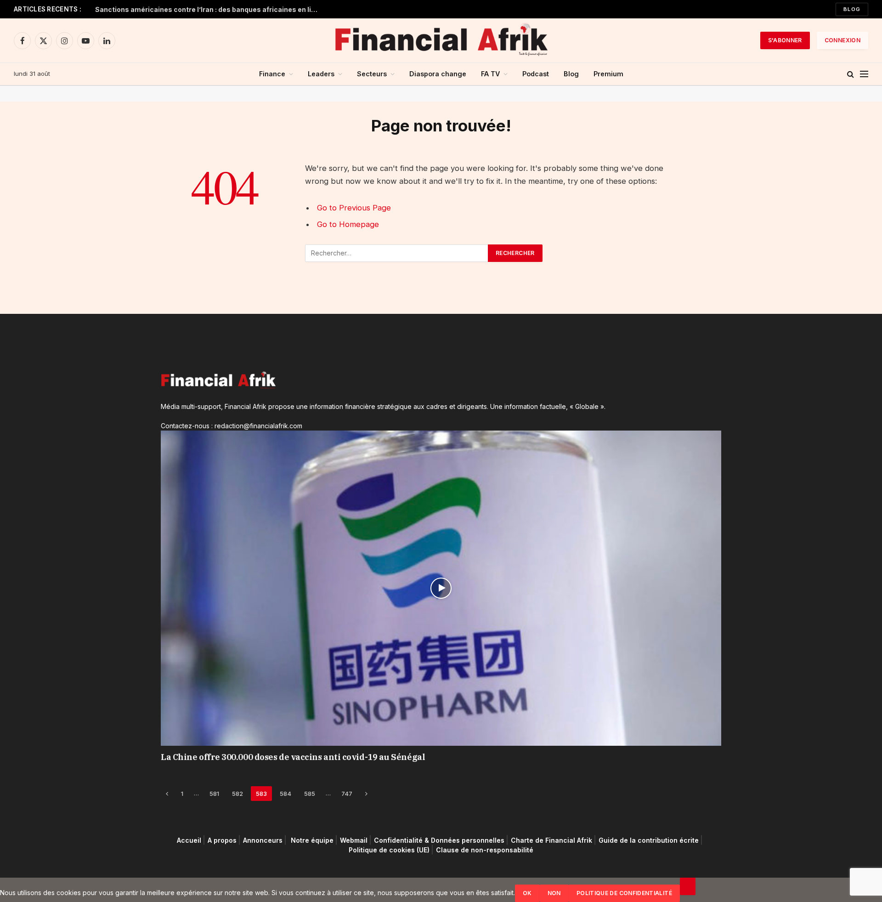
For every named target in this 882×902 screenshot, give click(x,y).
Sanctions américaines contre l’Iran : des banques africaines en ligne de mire (210, 9)
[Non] (687, 886)
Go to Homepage (348, 224)
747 (346, 793)
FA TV (490, 74)
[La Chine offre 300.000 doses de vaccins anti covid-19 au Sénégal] (441, 588)
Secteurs (372, 74)
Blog (851, 9)
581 (214, 793)
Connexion (842, 40)
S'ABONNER (785, 40)
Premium (608, 74)
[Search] (850, 74)
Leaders (321, 74)
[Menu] (864, 74)
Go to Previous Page (354, 207)
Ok (527, 893)
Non (554, 893)
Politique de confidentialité (624, 893)
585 (309, 793)
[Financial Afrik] (441, 40)
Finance (272, 74)
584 (285, 793)
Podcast (535, 74)
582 (237, 793)
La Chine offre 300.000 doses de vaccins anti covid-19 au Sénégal (293, 757)
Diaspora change (437, 74)
